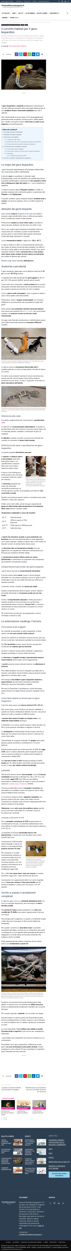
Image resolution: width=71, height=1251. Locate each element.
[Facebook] (59, 1)
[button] (67, 13)
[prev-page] (2, 1118)
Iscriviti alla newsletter (43, 1)
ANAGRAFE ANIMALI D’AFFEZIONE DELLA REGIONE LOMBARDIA (57, 1142)
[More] (42, 54)
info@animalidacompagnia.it (30, 1234)
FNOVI (51, 1157)
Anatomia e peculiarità (11, 137)
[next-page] (5, 1118)
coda (3, 422)
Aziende (4, 17)
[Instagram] (62, 1)
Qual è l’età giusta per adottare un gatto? (6, 1151)
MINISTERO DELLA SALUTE (59, 1162)
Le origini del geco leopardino (13, 132)
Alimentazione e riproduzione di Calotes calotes (7, 1112)
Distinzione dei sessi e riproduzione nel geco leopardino (24, 142)
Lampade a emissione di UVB (18, 156)
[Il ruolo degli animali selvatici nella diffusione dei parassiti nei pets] (17, 1160)
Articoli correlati (8, 1098)
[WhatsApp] (29, 54)
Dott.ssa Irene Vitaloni (17, 46)
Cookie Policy (61, 1242)
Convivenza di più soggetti (15, 149)
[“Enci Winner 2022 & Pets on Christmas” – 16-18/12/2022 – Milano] (41, 1170)
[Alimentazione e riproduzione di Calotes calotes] (8, 1104)
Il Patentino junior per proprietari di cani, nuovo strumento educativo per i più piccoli (35, 1089)
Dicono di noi (27, 1)
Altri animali (30, 13)
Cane (14, 13)
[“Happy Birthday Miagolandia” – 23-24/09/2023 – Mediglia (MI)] (41, 1151)
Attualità (5, 13)
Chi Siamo (18, 1)
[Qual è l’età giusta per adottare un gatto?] (17, 1151)
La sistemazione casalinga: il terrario (15, 146)
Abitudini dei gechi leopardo (13, 135)
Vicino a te (14, 17)
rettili (22, 25)
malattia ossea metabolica (18, 784)
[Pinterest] (25, 54)
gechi (26, 25)
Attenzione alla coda (13, 139)
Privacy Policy (52, 1242)
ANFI (50, 1149)
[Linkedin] (65, 1)
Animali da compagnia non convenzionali (17, 22)
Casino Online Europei (57, 1181)
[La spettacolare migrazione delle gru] (23, 1104)
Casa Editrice (16, 1242)
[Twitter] (68, 1)
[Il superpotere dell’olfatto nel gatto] (17, 1170)
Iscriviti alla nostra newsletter (59, 1175)
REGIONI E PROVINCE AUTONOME (57, 1167)
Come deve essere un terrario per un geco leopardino (23, 151)
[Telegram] (38, 54)
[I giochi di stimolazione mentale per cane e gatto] (17, 1142)
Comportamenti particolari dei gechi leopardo (21, 144)
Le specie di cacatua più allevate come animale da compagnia (11, 1088)
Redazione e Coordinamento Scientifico (31, 1242)
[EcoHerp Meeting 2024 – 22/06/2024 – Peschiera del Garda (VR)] (41, 1142)
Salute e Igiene (42, 13)
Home (3, 22)
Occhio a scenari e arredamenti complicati (17, 158)
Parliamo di (54, 13)
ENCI (50, 1153)
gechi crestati (28, 311)
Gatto (20, 13)
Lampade (10, 153)
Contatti (34, 1)
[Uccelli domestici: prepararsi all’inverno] (39, 1104)
